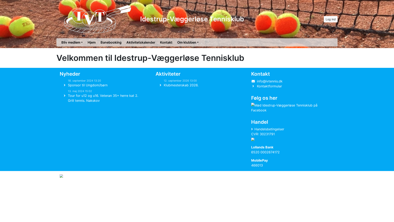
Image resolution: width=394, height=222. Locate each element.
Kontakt (166, 42)
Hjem (92, 42)
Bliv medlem (70, 42)
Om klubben (186, 42)
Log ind (331, 19)
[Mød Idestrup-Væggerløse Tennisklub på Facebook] (292, 108)
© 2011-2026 (68, 186)
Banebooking (111, 42)
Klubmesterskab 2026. (181, 85)
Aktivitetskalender (140, 42)
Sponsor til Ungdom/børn (88, 85)
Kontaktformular (269, 86)
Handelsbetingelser (269, 129)
